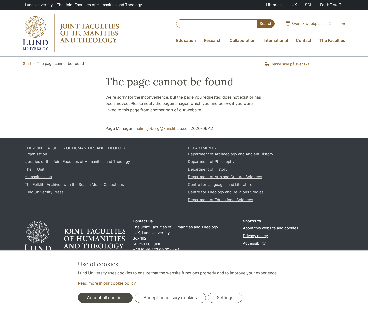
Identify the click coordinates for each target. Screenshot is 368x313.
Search (266, 23)
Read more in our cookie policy (107, 283)
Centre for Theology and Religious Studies (226, 192)
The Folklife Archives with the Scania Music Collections (74, 184)
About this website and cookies (270, 228)
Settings (225, 297)
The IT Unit (34, 169)
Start (27, 63)
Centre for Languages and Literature (220, 184)
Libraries (274, 4)
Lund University (39, 4)
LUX (293, 4)
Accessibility (254, 243)
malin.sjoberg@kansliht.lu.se (160, 128)
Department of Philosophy (211, 161)
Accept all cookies (105, 297)
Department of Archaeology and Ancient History (230, 154)
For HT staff (330, 4)
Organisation (36, 154)
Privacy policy (255, 236)
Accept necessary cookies (170, 297)
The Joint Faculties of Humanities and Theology (99, 4)
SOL (308, 4)
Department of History (207, 169)
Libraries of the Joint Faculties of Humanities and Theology (77, 161)
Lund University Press (44, 192)
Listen (339, 24)
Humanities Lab (38, 176)
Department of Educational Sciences (220, 200)
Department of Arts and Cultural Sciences (225, 176)
